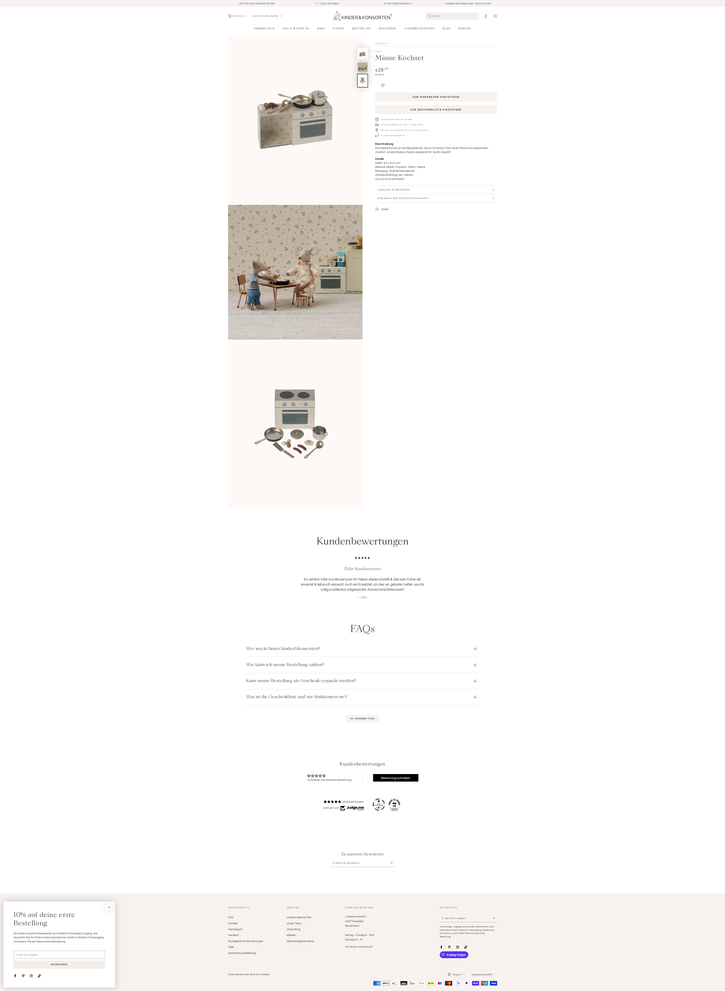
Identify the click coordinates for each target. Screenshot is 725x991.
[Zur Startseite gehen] (362, 16)
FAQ (230, 917)
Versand (233, 935)
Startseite (380, 43)
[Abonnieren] (392, 863)
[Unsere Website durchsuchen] (429, 16)
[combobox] (453, 16)
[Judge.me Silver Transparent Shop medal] (379, 805)
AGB (231, 947)
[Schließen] (109, 907)
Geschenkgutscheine (300, 941)
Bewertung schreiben (395, 778)
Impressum (235, 929)
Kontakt (233, 923)
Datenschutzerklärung (242, 953)
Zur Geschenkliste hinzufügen (436, 109)
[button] (383, 83)
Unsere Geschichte (299, 917)
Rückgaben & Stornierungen (245, 941)
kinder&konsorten (242, 974)
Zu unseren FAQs (362, 718)
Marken (291, 935)
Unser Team (294, 923)
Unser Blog (293, 929)
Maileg (378, 51)
